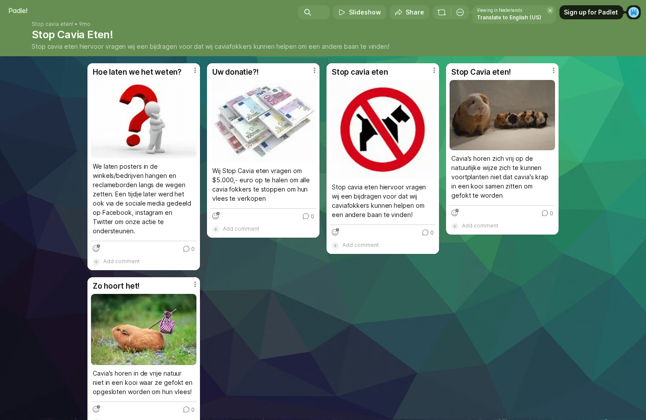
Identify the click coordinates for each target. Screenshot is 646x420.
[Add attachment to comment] (96, 261)
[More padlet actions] (460, 12)
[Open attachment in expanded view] (143, 119)
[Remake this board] (441, 12)
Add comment (121, 261)
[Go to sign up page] (634, 12)
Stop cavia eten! (52, 24)
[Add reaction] (96, 248)
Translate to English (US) (509, 17)
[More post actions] (195, 70)
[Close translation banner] (550, 10)
